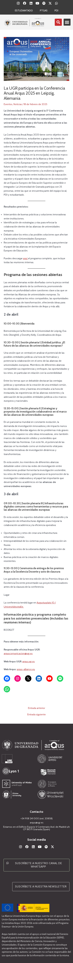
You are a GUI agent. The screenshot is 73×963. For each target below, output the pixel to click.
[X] (28, 678)
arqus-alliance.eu (26, 669)
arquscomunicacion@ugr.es (18, 653)
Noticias (17, 104)
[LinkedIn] (39, 678)
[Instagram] (17, 678)
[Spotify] (60, 678)
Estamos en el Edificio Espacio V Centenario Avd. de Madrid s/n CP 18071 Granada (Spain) (36, 828)
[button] (67, 22)
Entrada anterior (36, 708)
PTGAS (43, 10)
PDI (56, 10)
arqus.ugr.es (28, 661)
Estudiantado (24, 10)
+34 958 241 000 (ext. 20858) (37, 818)
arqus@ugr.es (36, 822)
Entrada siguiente (36, 714)
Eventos (8, 104)
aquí (25, 258)
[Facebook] (7, 678)
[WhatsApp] (7, 689)
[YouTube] (49, 678)
